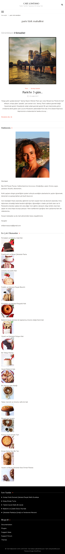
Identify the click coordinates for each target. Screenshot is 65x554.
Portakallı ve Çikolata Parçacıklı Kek (13, 304)
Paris (26, 88)
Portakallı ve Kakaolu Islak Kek (12, 238)
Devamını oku (5, 117)
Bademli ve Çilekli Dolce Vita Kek (14, 509)
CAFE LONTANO (31, 3)
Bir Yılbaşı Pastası (7, 353)
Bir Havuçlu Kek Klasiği (9, 386)
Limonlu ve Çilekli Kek (9, 271)
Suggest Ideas (6, 532)
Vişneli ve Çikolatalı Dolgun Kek (12, 336)
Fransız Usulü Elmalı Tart (10, 435)
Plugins (4, 528)
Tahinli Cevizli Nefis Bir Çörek (13, 505)
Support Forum (6, 536)
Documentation (6, 525)
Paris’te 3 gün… (33, 92)
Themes (4, 540)
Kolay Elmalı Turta (9, 501)
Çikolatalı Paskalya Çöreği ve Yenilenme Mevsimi (20, 512)
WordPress (37, 551)
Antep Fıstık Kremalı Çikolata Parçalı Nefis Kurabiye (21, 497)
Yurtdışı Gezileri (35, 88)
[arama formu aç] (62, 5)
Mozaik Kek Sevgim (8, 418)
